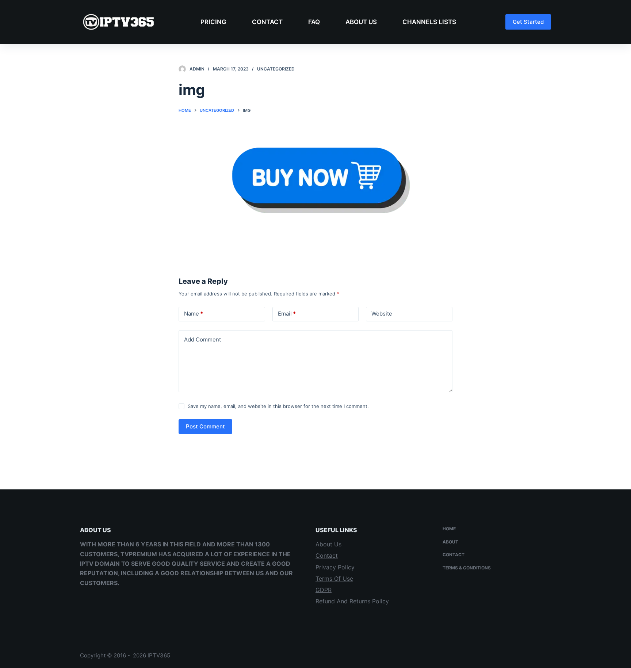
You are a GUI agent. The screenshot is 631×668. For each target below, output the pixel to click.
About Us (328, 544)
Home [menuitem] (449, 528)
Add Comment (202, 339)
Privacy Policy (335, 567)
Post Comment (205, 426)
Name (193, 313)
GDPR (324, 589)
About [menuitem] (450, 542)
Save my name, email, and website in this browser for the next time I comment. (278, 406)
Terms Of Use (334, 578)
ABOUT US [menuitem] (361, 22)
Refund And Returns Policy (352, 601)
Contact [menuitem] (453, 554)
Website (381, 313)
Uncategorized (276, 69)
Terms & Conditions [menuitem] (467, 567)
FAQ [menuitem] (314, 22)
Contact (327, 555)
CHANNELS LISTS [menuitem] (429, 22)
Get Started (528, 21)
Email (287, 313)
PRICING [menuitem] (213, 22)
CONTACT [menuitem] (267, 22)
